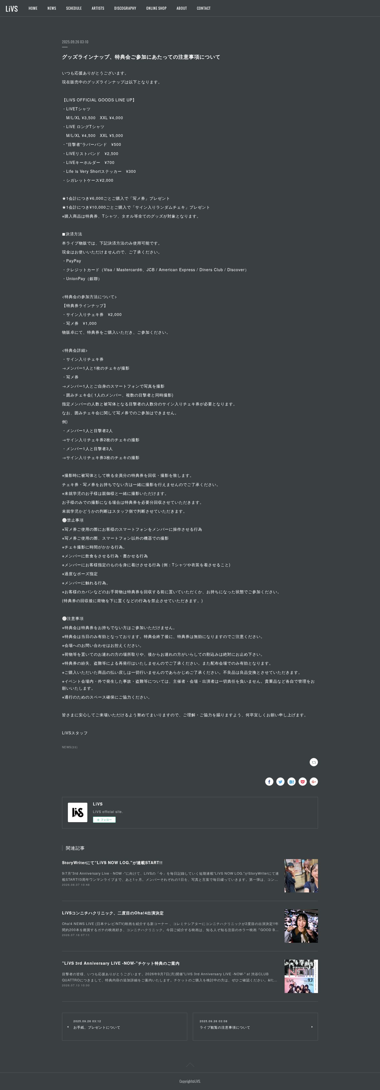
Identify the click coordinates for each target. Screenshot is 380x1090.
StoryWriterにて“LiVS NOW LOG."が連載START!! (112, 862)
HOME (33, 8)
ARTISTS (98, 8)
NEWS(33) (70, 747)
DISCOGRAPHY (125, 8)
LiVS (12, 9)
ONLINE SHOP (156, 8)
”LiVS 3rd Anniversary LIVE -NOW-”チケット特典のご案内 (121, 963)
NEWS (52, 8)
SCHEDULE (74, 8)
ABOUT (182, 8)
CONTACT (204, 8)
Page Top (190, 1066)
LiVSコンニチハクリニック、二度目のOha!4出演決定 (113, 913)
